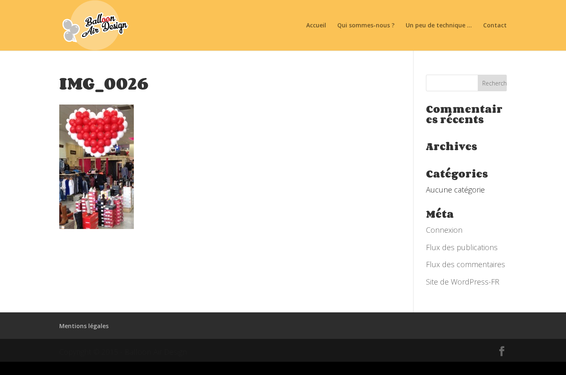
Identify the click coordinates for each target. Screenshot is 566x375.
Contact (495, 25)
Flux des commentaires (465, 264)
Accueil (316, 25)
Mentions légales (84, 326)
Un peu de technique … (439, 25)
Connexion (444, 230)
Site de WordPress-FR (462, 282)
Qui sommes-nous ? (365, 25)
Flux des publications (462, 247)
